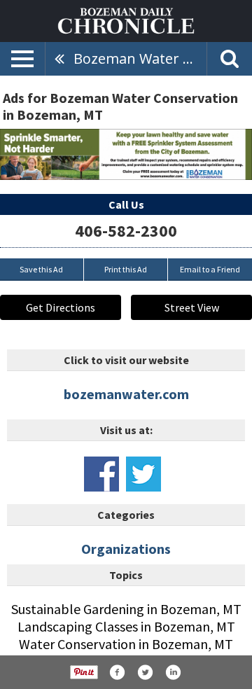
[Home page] (126, 19)
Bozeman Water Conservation (140, 58)
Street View (191, 307)
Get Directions (60, 307)
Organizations (126, 548)
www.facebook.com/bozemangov (101, 474)
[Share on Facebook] (117, 672)
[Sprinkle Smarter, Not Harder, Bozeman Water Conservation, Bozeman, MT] (126, 154)
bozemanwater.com (126, 394)
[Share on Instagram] (173, 672)
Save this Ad (41, 269)
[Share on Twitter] (145, 672)
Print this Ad (125, 269)
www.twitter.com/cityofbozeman (143, 474)
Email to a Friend (210, 269)
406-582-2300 (126, 231)
